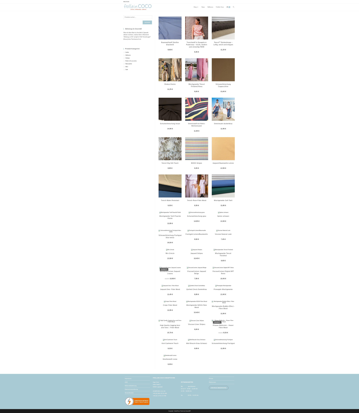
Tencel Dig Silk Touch (170, 163)
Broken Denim (170, 84)
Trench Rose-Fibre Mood (196, 200)
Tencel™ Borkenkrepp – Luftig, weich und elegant (223, 43)
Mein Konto (126, 1)
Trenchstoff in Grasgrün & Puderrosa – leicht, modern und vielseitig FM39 (196, 45)
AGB (126, 382)
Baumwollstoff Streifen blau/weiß (170, 43)
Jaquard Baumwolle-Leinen (223, 163)
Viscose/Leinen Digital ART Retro (223, 272)
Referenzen (212, 382)
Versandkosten (129, 393)
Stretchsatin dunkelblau (223, 123)
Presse (211, 378)
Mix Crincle (170, 253)
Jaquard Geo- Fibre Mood (170, 289)
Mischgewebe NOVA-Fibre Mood (196, 306)
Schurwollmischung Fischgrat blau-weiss (170, 236)
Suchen (147, 22)
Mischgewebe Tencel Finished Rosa (197, 85)
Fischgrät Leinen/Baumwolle (197, 234)
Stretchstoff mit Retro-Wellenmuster (196, 125)
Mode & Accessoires (131, 61)
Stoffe (127, 52)
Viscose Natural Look (223, 234)
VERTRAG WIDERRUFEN (218, 388)
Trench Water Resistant (170, 200)
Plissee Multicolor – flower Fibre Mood (223, 326)
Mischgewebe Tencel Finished (223, 254)
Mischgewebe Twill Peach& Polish (170, 217)
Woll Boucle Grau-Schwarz (196, 343)
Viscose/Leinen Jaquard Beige (196, 272)
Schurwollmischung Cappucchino (223, 85)
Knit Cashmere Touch (170, 343)
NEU (126, 66)
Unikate (127, 58)
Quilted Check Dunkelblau (196, 289)
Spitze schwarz (223, 216)
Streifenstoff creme (170, 359)
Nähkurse (128, 55)
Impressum (128, 378)
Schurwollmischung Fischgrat (223, 343)
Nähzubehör (128, 64)
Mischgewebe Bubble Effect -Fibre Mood (223, 307)
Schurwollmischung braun (170, 123)
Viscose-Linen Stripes (196, 324)
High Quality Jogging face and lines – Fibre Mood (170, 326)
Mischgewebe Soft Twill (223, 200)
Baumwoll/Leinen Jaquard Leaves (170, 272)
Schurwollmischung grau (196, 216)
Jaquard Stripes (197, 253)
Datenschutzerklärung (131, 389)
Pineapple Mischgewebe (223, 289)
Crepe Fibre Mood (170, 305)
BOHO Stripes (196, 163)
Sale (126, 69)
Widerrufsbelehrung (130, 385)
